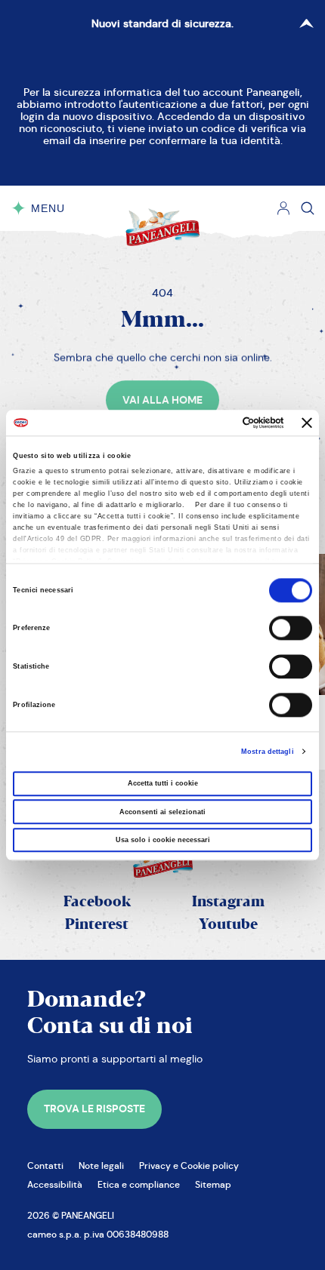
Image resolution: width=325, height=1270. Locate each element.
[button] (162, 400)
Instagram (228, 902)
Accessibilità (54, 1184)
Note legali (101, 1165)
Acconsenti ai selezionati (162, 812)
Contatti (45, 1165)
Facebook (97, 902)
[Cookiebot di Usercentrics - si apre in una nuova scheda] (218, 423)
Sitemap (213, 1184)
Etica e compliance (139, 1184)
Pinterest (96, 925)
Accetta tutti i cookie (163, 784)
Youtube (228, 925)
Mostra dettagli (267, 751)
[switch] (290, 629)
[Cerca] (307, 208)
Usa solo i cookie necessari (163, 840)
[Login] (283, 208)
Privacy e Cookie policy (189, 1165)
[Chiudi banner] (307, 422)
